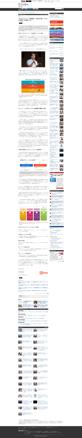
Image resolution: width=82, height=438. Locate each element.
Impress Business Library (53, 17)
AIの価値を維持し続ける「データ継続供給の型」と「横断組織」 (54, 105)
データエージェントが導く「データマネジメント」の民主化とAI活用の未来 (43, 336)
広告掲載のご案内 (33, 427)
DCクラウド (34, 1)
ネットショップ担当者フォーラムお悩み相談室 (40, 432)
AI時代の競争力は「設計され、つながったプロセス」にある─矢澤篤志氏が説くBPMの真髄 (28, 305)
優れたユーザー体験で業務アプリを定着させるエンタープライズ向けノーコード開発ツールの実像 (28, 396)
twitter (19, 6)
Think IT (35, 431)
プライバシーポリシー (42, 427)
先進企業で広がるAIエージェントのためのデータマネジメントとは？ (43, 390)
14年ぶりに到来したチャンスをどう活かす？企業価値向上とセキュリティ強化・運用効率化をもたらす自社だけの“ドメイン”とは (54, 161)
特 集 (35, 8)
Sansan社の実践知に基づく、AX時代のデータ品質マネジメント (54, 75)
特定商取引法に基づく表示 (49, 427)
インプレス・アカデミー (27, 433)
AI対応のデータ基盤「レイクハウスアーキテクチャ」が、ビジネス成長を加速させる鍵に (43, 342)
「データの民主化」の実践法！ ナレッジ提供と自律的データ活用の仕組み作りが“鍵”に (43, 366)
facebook (20, 6)
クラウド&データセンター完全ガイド (29, 431)
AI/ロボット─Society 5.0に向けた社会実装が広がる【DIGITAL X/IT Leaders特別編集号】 (31, 318)
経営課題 (24, 8)
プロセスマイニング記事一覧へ (44, 14)
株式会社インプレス (27, 430)
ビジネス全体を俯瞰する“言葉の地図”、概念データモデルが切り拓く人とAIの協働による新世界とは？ (28, 372)
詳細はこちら (60, 261)
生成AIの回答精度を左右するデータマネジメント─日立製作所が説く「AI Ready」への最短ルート (27, 384)
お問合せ (19, 428)
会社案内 (38, 427)
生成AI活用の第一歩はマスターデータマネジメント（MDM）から (54, 94)
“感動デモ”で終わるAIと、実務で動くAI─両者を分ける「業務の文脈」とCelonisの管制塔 (43, 305)
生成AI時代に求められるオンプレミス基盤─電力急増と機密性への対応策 (27, 414)
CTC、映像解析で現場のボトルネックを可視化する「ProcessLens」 (28, 302)
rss (21, 6)
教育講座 (52, 1)
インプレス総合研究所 (45, 431)
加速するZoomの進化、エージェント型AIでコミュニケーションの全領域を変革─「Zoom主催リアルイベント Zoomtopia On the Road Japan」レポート (43, 403)
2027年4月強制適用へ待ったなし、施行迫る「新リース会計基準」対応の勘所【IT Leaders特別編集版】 (33, 312)
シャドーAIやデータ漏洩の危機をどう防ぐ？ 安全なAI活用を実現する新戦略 (43, 372)
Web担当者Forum (39, 431)
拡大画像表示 (20, 97)
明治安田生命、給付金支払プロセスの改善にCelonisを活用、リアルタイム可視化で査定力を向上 (43, 302)
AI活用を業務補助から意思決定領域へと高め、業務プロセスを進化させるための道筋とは (43, 360)
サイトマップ (55, 427)
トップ (20, 9)
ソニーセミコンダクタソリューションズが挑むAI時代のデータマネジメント (43, 378)
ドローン (49, 1)
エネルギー (45, 1)
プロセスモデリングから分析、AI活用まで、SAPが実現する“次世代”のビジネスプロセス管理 (32, 290)
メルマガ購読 (29, 427)
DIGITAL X (54, 432)
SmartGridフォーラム (56, 431)
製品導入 (40, 1)
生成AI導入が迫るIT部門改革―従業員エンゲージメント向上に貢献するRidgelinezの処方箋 (43, 408)
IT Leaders (23, 4)
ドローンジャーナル (59, 432)
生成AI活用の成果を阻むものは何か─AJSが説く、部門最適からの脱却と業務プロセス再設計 (27, 336)
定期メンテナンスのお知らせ (54, 51)
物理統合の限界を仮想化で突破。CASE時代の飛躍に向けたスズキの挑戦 (43, 384)
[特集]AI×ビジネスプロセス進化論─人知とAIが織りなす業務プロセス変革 (56, 175)
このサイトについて (20, 427)
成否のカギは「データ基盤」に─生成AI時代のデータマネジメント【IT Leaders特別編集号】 (32, 315)
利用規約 (25, 427)
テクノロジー (30, 8)
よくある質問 (23, 428)
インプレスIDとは (53, 19)
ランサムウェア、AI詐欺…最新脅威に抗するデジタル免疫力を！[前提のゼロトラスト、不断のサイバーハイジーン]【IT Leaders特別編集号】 (33, 324)
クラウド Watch (51, 431)
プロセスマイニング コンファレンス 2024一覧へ (41, 293)
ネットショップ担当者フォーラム (28, 432)
